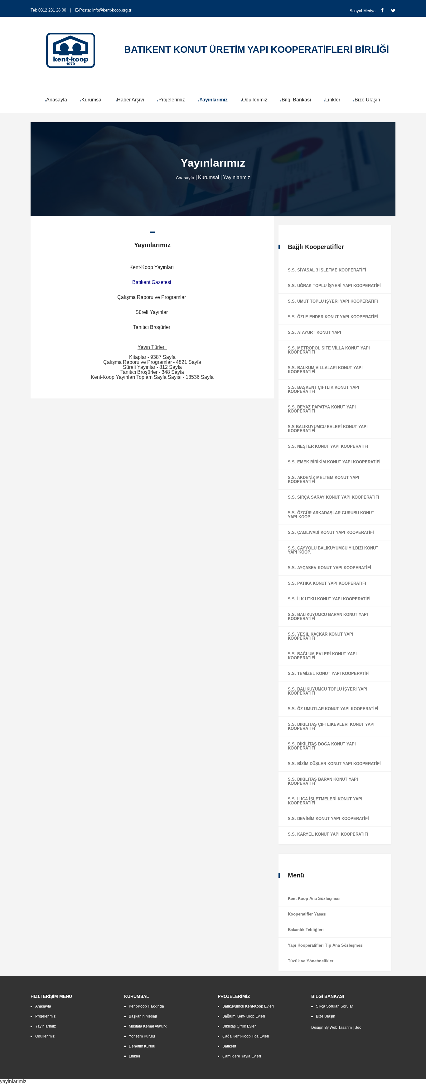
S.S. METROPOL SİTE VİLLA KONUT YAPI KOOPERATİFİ (329, 350)
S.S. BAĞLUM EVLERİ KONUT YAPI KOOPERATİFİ (322, 656)
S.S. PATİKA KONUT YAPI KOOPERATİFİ (327, 583)
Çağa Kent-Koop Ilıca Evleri (245, 1036)
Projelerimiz (171, 99)
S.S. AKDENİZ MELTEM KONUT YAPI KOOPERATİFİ (323, 479)
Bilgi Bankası (296, 99)
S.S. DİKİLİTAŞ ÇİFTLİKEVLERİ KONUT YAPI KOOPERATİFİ (331, 726)
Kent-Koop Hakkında (146, 1006)
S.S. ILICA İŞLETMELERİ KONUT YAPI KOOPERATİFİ (325, 801)
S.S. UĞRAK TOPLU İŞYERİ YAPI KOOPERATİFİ (334, 285)
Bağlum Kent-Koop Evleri (243, 1016)
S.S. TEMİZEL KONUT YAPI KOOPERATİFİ (329, 673)
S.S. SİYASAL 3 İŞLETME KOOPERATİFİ (327, 270)
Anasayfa (56, 99)
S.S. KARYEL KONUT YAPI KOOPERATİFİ (328, 834)
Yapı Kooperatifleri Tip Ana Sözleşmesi (326, 945)
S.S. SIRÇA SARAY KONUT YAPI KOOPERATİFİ (333, 497)
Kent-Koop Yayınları (151, 267)
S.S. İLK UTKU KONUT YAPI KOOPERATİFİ (329, 599)
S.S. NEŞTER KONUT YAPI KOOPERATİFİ (328, 446)
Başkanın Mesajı (143, 1016)
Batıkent (229, 1046)
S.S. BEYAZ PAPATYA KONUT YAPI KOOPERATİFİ (322, 409)
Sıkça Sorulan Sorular (334, 1006)
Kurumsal (92, 99)
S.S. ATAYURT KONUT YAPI (314, 332)
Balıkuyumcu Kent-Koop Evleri (248, 1006)
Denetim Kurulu (142, 1046)
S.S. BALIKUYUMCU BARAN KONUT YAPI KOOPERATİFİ (328, 616)
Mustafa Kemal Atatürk (148, 1026)
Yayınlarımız (213, 99)
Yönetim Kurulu (142, 1036)
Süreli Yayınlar (151, 312)
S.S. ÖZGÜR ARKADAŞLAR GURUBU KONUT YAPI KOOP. (331, 514)
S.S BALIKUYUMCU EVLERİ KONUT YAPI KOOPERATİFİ (328, 428)
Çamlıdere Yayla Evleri (241, 1056)
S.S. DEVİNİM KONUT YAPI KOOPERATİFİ (328, 818)
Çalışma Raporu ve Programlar (151, 297)
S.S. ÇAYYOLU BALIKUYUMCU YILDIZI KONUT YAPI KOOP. (333, 550)
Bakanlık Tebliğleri (306, 929)
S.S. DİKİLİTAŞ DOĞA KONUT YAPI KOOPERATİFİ (322, 746)
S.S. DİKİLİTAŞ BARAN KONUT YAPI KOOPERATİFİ (323, 781)
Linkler (332, 99)
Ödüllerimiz (254, 99)
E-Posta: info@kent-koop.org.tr (103, 10)
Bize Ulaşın (367, 99)
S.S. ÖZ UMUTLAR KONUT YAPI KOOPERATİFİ (333, 708)
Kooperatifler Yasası (307, 914)
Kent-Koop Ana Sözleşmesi (314, 898)
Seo (358, 1027)
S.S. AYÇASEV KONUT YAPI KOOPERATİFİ (329, 567)
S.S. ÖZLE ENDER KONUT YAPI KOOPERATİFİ (333, 317)
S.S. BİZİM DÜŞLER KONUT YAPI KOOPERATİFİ (334, 763)
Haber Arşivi (130, 99)
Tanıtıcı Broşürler (151, 327)
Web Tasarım (341, 1027)
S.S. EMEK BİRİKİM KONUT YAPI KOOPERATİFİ (334, 462)
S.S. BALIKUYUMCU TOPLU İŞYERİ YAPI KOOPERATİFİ (327, 691)
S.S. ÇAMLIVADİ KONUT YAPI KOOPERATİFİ (331, 532)
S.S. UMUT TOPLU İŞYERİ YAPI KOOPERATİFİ (333, 301)
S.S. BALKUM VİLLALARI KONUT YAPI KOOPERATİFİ (325, 369)
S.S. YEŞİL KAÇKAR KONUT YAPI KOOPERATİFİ (320, 636)
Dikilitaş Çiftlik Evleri (239, 1026)
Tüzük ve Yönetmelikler (310, 961)
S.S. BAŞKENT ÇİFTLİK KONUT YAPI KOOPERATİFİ (323, 389)
